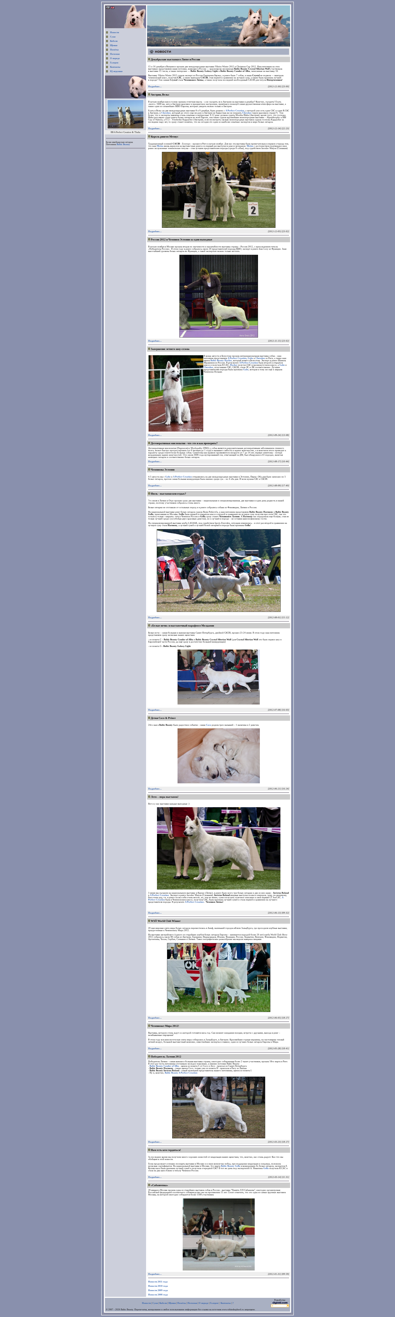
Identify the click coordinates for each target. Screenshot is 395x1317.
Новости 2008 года (158, 1295)
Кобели (113, 41)
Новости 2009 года (158, 1290)
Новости (114, 32)
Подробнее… (155, 86)
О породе (115, 58)
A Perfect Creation (234, 110)
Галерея (114, 63)
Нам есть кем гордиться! (166, 1150)
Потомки (115, 54)
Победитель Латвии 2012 (166, 1056)
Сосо (208, 725)
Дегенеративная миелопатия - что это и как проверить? (184, 443)
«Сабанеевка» (159, 1185)
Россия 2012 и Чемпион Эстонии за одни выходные (181, 239)
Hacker (233, 365)
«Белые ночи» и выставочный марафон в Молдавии (182, 625)
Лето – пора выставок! (164, 796)
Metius (160, 146)
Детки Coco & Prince (163, 718)
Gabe (250, 358)
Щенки (113, 45)
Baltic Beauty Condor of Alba (164, 1066)
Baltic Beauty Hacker (221, 360)
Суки (112, 37)
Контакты (115, 67)
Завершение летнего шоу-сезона (170, 349)
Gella (266, 1168)
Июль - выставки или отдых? (168, 493)
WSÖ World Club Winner (166, 920)
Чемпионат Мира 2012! (165, 1025)
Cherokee (166, 113)
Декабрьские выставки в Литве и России (175, 59)
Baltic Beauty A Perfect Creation (181, 1073)
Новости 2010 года (158, 1286)
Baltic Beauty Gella (230, 1166)
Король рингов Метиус (164, 136)
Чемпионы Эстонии (162, 469)
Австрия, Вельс (160, 94)
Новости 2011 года (158, 1282)
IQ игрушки (116, 71)
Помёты (114, 50)
